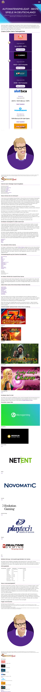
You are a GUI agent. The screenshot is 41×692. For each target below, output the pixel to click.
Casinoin (7, 188)
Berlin (2, 258)
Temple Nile (8, 190)
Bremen (2, 259)
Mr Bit (8, 193)
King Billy (6, 191)
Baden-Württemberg (4, 256)
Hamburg (2, 260)
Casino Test (2, 690)
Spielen (2, 326)
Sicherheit (2, 290)
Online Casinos (21, 247)
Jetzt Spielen (20, 49)
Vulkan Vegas (9, 187)
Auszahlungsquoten (4, 288)
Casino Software (3, 289)
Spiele (2, 428)
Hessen (2, 261)
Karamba (10, 192)
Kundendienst (3, 293)
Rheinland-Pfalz (3, 264)
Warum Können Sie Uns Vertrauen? (6, 691)
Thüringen (2, 268)
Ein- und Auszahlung (4, 292)
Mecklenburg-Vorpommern (5, 262)
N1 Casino (7, 189)
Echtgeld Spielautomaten (27, 400)
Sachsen (2, 266)
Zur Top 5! (2, 181)
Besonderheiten (3, 294)
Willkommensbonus (4, 287)
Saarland (2, 265)
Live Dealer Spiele (3, 291)
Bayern (2, 257)
